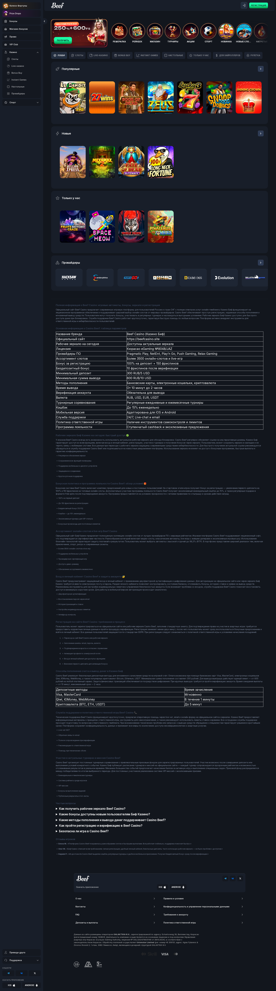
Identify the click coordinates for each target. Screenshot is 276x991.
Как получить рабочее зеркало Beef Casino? (92, 808)
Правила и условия (173, 898)
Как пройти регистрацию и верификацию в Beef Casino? (100, 825)
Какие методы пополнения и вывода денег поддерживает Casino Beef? (112, 820)
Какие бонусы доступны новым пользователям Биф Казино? (104, 814)
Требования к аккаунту (175, 914)
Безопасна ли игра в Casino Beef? (84, 831)
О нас (78, 898)
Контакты (80, 906)
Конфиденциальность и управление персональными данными (196, 906)
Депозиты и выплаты (86, 922)
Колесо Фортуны (18, 5)
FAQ (77, 914)
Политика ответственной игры (179, 922)
